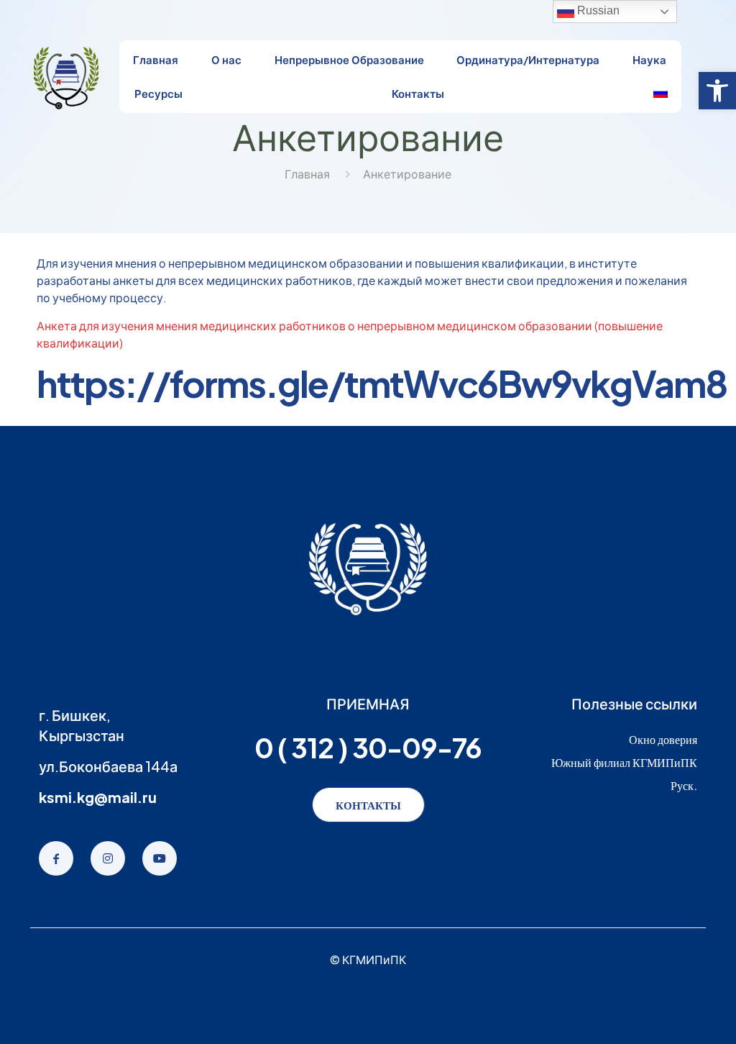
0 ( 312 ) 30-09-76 (368, 747)
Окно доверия (663, 739)
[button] (717, 90)
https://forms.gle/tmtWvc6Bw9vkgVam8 (382, 383)
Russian (597, 10)
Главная (307, 173)
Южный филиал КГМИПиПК (624, 762)
